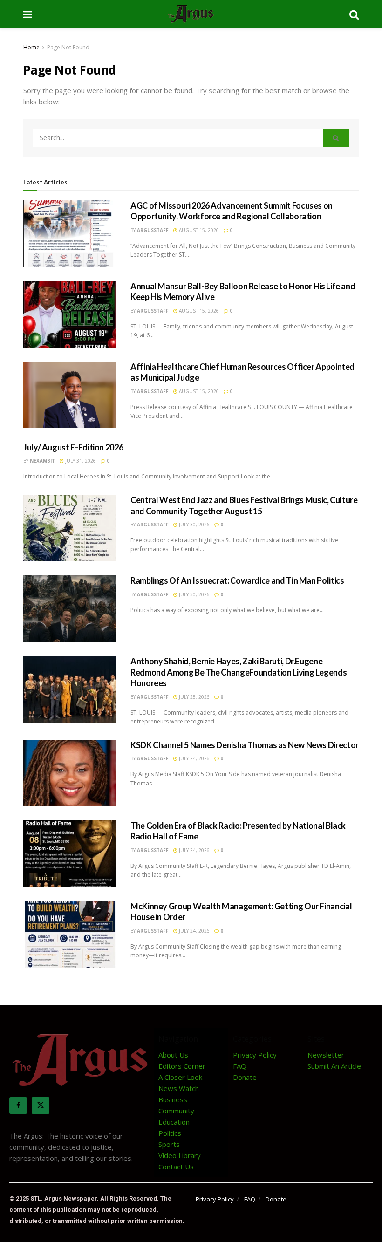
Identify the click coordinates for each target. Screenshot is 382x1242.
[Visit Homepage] (191, 14)
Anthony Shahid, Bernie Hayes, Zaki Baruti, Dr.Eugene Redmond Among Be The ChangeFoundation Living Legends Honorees (238, 672)
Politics (169, 1133)
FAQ (239, 1066)
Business (172, 1099)
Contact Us (176, 1166)
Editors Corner (181, 1066)
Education (174, 1121)
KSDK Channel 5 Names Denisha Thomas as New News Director (244, 745)
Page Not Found (68, 47)
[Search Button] (354, 14)
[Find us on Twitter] (40, 1105)
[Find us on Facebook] (18, 1105)
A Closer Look (180, 1077)
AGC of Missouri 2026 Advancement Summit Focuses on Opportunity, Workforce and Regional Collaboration (231, 210)
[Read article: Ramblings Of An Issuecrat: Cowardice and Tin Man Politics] (69, 608)
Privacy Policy (255, 1054)
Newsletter (325, 1054)
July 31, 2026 (80, 460)
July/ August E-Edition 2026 (73, 447)
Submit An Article (334, 1066)
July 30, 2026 (193, 524)
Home (31, 47)
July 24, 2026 (193, 758)
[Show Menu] (27, 14)
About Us (173, 1054)
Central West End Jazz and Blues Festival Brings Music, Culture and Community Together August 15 (244, 505)
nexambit (42, 460)
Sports (169, 1144)
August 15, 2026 (198, 230)
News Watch (178, 1088)
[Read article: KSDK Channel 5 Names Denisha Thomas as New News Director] (69, 773)
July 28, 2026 (193, 697)
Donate (245, 1077)
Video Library (179, 1155)
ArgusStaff (153, 230)
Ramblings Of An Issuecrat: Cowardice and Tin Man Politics (237, 580)
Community (176, 1110)
